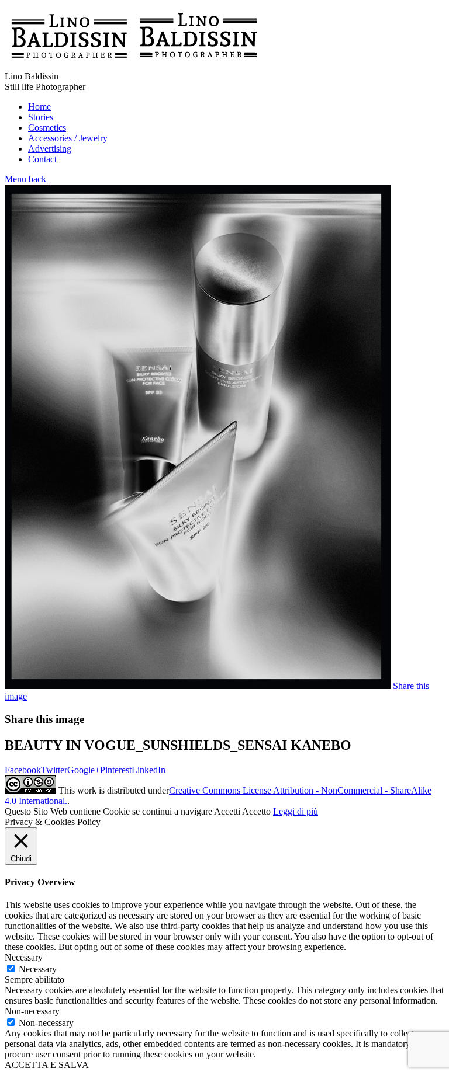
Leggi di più (295, 811)
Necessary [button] (24, 957)
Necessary (38, 969)
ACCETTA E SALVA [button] (47, 1065)
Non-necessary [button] (32, 1011)
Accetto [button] (256, 811)
